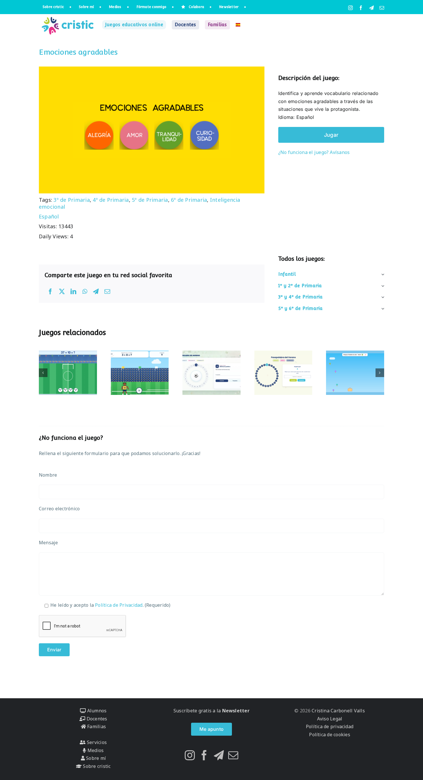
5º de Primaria (150, 199)
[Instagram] (190, 755)
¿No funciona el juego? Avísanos (314, 152)
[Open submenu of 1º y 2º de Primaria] (381, 286)
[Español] (238, 24)
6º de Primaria (189, 199)
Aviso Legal (329, 719)
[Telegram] (96, 291)
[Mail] (233, 755)
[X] (62, 291)
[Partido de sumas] (140, 373)
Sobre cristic (96, 766)
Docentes (96, 719)
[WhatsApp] (84, 291)
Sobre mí (95, 758)
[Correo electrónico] (107, 291)
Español (49, 216)
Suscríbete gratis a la (211, 710)
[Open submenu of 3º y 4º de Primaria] (381, 297)
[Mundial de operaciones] (68, 373)
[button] (43, 372)
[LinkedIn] (73, 291)
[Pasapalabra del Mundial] (211, 373)
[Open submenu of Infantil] (381, 274)
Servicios (96, 742)
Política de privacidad (329, 726)
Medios (95, 750)
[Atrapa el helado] (355, 373)
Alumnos (96, 710)
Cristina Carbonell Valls (337, 710)
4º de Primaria (111, 199)
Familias (96, 726)
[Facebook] (50, 291)
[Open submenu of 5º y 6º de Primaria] (381, 309)
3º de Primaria (71, 199)
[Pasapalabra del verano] (283, 373)
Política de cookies (329, 734)
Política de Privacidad (118, 605)
